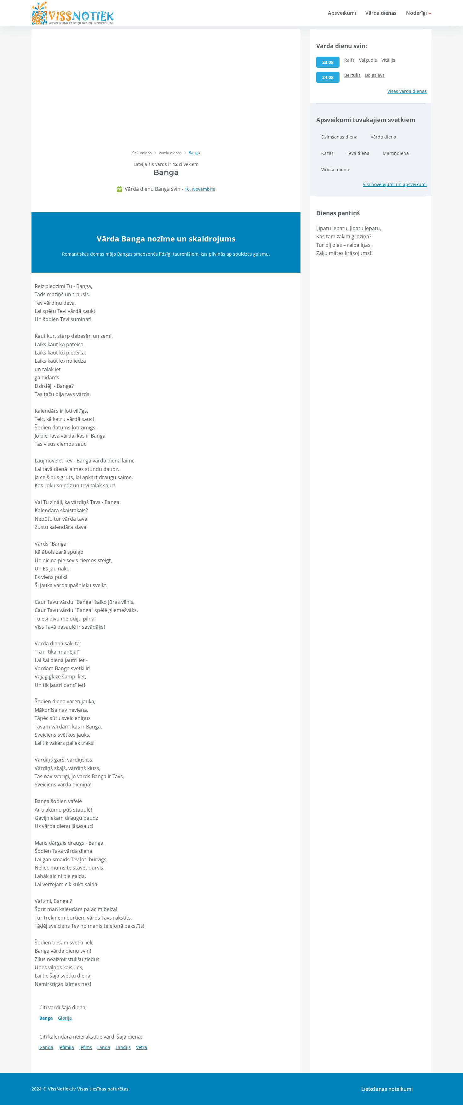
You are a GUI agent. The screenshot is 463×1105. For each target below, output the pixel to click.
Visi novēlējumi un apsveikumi (395, 184)
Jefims (85, 1047)
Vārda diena (383, 137)
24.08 (328, 77)
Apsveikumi (342, 12)
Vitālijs (388, 60)
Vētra (141, 1047)
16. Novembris (200, 189)
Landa (103, 1047)
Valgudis (368, 60)
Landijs (123, 1047)
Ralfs (349, 60)
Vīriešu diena (335, 170)
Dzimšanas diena (339, 137)
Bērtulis (352, 75)
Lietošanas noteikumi (387, 1088)
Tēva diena (358, 153)
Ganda (46, 1047)
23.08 (328, 62)
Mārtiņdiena (396, 153)
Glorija (65, 1018)
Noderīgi (417, 12)
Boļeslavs (375, 75)
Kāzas (327, 153)
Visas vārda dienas (407, 91)
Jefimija (66, 1047)
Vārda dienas (381, 12)
